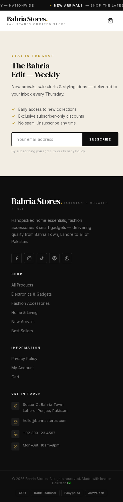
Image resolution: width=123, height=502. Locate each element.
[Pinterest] (54, 258)
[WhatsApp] (67, 258)
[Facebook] (16, 258)
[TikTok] (42, 258)
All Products (22, 285)
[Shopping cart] (110, 21)
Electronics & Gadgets (31, 294)
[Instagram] (29, 258)
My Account (22, 367)
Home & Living (24, 312)
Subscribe (100, 139)
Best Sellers (22, 331)
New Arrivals (23, 321)
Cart (15, 377)
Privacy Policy (24, 358)
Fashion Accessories (30, 303)
